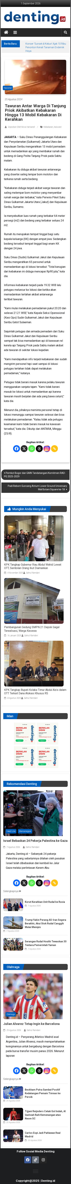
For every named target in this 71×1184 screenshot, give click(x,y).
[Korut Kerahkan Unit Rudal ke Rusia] (13, 904)
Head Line (11, 831)
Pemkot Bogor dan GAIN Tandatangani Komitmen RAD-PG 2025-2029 (35, 475)
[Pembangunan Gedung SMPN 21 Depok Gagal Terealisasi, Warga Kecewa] (35, 601)
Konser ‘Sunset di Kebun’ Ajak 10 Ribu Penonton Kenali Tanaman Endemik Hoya (46, 47)
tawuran (58, 127)
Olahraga (11, 1014)
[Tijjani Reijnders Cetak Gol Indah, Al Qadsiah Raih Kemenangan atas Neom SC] (13, 1114)
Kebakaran (48, 127)
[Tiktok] (35, 1159)
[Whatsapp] (31, 448)
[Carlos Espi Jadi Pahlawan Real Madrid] (13, 1135)
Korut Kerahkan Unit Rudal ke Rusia (45, 902)
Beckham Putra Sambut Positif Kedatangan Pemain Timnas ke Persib (42, 1093)
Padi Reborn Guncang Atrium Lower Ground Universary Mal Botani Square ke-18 (37, 488)
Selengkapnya (11, 891)
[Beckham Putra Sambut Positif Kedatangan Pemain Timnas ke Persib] (13, 1092)
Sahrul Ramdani (33, 573)
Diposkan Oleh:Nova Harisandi (21, 127)
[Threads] (39, 448)
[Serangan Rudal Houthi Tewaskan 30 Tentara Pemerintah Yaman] (13, 944)
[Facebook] (16, 448)
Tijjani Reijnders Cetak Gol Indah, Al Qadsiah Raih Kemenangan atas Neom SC (45, 1115)
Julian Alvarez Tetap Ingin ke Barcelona (31, 1024)
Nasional (8, 88)
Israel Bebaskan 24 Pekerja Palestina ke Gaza (35, 840)
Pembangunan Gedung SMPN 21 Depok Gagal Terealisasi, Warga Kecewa (31, 629)
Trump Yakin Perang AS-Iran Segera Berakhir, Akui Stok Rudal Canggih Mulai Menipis (45, 923)
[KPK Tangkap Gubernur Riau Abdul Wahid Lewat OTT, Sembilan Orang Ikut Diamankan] (35, 538)
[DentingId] (35, 17)
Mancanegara (25, 831)
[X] (24, 448)
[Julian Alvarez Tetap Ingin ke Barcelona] (33, 996)
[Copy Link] (54, 448)
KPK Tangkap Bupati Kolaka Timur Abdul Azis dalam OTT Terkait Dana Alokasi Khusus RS (35, 691)
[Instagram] (46, 448)
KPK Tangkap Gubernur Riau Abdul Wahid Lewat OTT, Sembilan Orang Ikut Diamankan (32, 566)
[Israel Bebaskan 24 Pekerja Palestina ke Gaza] (33, 813)
